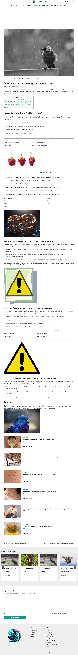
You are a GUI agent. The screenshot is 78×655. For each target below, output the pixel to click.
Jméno (6, 613)
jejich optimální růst (8, 93)
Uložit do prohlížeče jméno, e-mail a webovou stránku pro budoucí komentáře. (62, 613)
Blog (16, 5)
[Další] (75, 567)
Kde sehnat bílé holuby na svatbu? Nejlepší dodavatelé (9, 570)
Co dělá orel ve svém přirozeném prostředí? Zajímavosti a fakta (59, 542)
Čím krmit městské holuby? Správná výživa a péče (29, 570)
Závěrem (6, 107)
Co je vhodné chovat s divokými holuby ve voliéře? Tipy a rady (67, 570)
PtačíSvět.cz (7, 86)
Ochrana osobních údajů (44, 652)
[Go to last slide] (3, 567)
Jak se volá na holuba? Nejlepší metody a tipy (15, 542)
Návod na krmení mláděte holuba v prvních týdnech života (17, 106)
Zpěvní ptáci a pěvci (52, 644)
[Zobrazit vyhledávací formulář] (73, 1)
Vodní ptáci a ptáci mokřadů (51, 641)
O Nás (64, 1)
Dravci (48, 630)
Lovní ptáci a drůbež (52, 632)
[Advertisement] (39, 16)
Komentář (7, 597)
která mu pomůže (34, 116)
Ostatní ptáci (50, 634)
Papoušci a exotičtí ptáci (51, 637)
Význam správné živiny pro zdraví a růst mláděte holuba (17, 102)
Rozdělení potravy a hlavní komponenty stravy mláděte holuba (18, 101)
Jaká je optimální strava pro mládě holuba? (14, 99)
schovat (20, 97)
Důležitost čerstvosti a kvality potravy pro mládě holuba (17, 104)
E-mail (30, 613)
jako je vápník (18, 259)
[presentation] (10, 560)
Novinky (33, 632)
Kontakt (69, 1)
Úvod (12, 5)
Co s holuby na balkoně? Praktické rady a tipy (48, 570)
